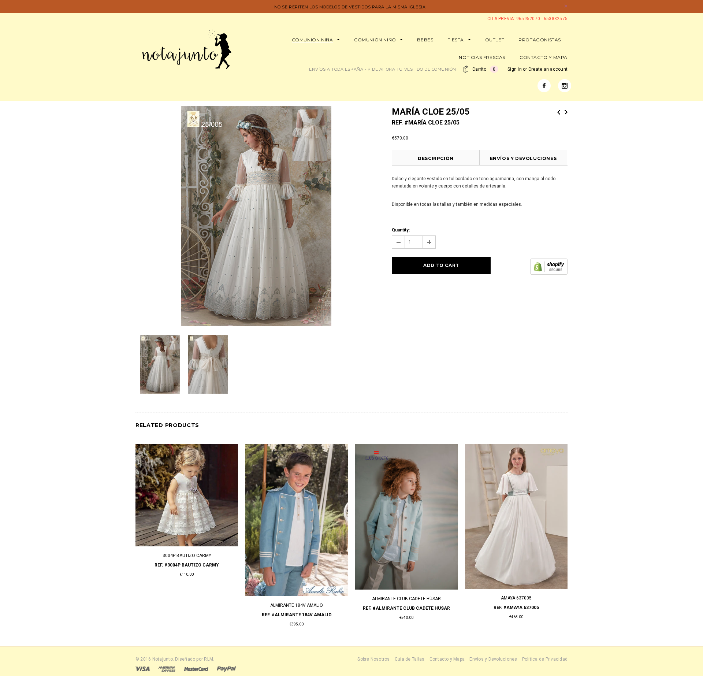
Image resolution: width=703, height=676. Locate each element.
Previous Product (558, 112)
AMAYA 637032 (406, 598)
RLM (208, 659)
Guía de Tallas (409, 659)
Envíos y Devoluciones (523, 158)
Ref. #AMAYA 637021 (186, 607)
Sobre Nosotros (373, 659)
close (566, 6)
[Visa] (142, 668)
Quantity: (401, 230)
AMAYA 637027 (296, 598)
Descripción (436, 158)
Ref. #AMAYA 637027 (296, 607)
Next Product (566, 112)
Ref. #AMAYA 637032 (406, 607)
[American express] (166, 668)
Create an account (548, 69)
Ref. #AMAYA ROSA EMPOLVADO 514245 (516, 596)
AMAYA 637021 (186, 598)
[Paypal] (226, 668)
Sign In (514, 69)
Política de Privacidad (545, 659)
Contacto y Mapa (447, 659)
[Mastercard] (196, 668)
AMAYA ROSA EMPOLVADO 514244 (516, 586)
